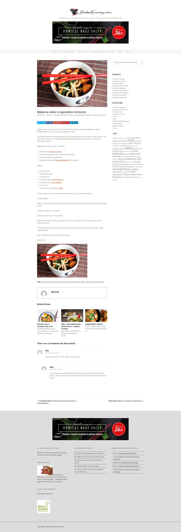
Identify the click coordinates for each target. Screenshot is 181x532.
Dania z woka (117, 112)
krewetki (127, 154)
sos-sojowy (119, 169)
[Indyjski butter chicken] (96, 315)
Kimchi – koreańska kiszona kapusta (90, 453)
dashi (58, 282)
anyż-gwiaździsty (117, 138)
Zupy (104, 115)
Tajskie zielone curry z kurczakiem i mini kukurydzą (88, 471)
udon (102, 282)
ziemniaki (133, 177)
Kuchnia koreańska (119, 95)
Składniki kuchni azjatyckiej (102, 51)
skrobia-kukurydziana (122, 166)
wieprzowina (129, 174)
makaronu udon (55, 151)
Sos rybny (132, 169)
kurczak (77, 282)
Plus (58, 122)
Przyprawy (82, 51)
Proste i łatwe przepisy (76, 115)
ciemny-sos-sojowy (48, 282)
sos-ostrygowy (138, 167)
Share (74, 122)
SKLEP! (119, 51)
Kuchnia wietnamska (120, 86)
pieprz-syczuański (92, 282)
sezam (140, 164)
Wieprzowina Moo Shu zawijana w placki (88, 461)
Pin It (66, 122)
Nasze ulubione (118, 126)
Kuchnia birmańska (119, 97)
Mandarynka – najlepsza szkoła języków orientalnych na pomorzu (52, 477)
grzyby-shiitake (118, 149)
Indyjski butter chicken (94, 324)
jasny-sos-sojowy (67, 282)
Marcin (49, 115)
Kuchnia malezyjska (119, 90)
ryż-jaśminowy (132, 164)
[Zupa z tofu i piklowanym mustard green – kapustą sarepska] (72, 315)
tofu (128, 172)
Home (53, 51)
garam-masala (134, 146)
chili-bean (138, 141)
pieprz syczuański (62, 160)
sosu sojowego (58, 179)
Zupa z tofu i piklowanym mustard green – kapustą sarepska (71, 326)
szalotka (116, 172)
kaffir (121, 151)
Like (50, 122)
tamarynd (123, 172)
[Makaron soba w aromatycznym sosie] (48, 315)
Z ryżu (114, 128)
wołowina (125, 177)
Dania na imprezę (118, 107)
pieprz (137, 162)
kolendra (118, 153)
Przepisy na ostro (118, 114)
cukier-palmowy (134, 143)
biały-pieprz (135, 138)
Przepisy (88, 115)
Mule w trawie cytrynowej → (126, 401)
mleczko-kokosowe (131, 156)
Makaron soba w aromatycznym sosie (90, 457)
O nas (127, 51)
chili (130, 140)
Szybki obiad (96, 115)
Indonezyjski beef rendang (129, 466)
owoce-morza (129, 162)
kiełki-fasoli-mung (128, 151)
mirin (61, 188)
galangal (126, 146)
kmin (135, 151)
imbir (129, 148)
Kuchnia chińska (118, 79)
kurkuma (116, 156)
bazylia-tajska (126, 138)
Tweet (42, 122)
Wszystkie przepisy (66, 51)
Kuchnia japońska (60, 115)
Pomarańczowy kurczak (127, 453)
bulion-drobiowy (119, 141)
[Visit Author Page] (44, 293)
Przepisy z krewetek (119, 109)
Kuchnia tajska (117, 83)
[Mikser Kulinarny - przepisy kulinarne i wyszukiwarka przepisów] (43, 513)
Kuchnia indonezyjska (120, 93)
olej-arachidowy (127, 159)
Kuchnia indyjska (118, 88)
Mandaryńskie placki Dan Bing (88, 466)
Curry (114, 116)
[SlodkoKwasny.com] (90, 15)
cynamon (115, 146)
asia (51, 367)
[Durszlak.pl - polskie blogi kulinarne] (45, 493)
